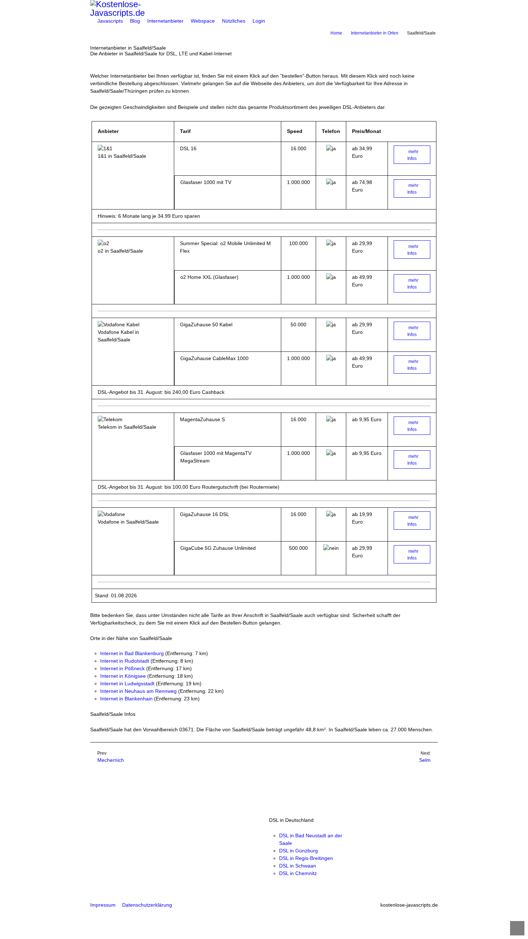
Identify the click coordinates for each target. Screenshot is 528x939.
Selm (425, 760)
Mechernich (110, 760)
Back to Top (517, 928)
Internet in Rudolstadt (124, 661)
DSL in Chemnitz (298, 873)
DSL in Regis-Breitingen (306, 858)
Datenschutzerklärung (147, 905)
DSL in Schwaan (297, 866)
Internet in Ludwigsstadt (127, 683)
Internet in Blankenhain (126, 698)
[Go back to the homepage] (264, 8)
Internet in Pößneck (122, 668)
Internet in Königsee (123, 676)
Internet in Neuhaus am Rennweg (138, 691)
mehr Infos (412, 155)
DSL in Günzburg (298, 850)
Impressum (103, 905)
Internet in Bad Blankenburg (132, 653)
